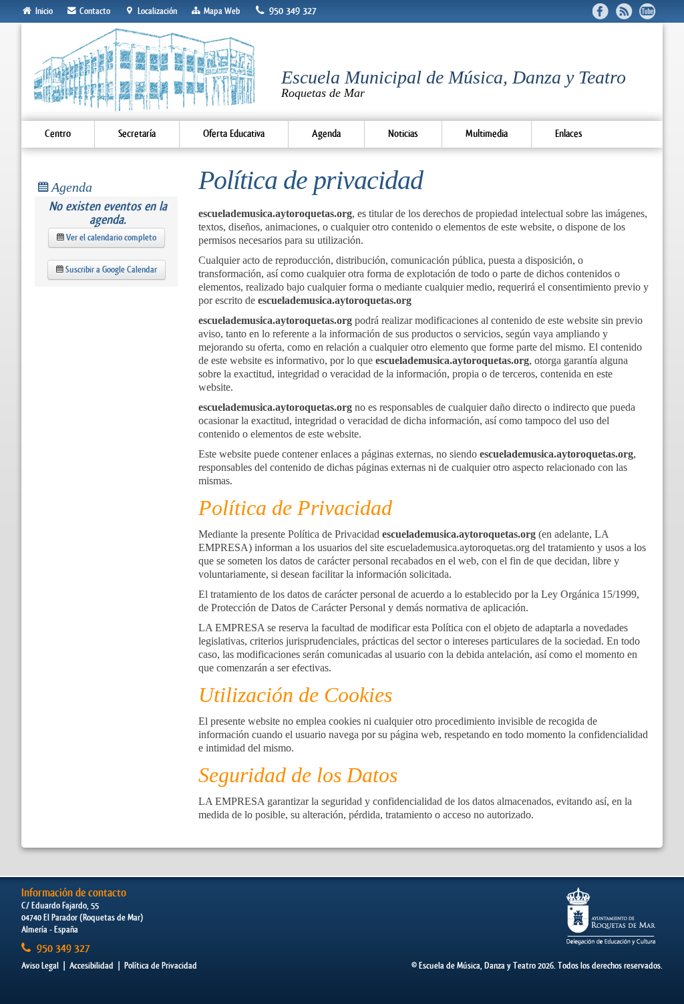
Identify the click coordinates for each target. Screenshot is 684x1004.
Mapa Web (221, 11)
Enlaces (568, 134)
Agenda (326, 134)
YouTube (647, 11)
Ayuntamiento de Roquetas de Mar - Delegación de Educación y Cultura (611, 916)
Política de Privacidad (160, 965)
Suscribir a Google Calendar (110, 269)
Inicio (43, 11)
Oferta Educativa (234, 134)
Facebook (600, 11)
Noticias (403, 134)
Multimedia (487, 134)
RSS (624, 11)
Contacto (93, 11)
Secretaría (137, 134)
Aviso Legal (40, 965)
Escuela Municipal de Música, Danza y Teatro (453, 83)
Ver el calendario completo (110, 237)
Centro (58, 134)
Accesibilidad (91, 965)
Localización (156, 11)
